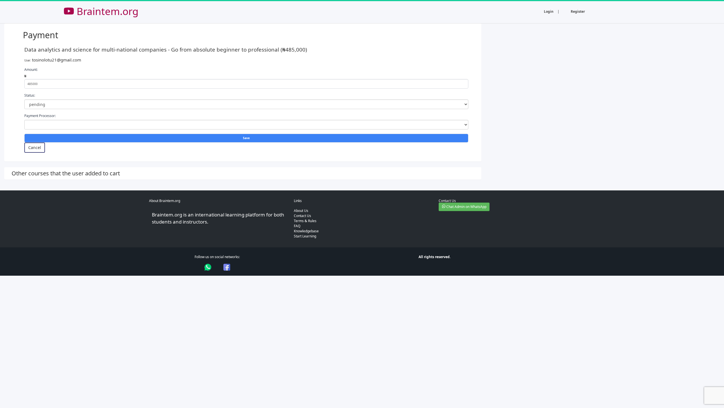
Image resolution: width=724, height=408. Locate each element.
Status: (29, 95)
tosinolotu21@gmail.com (56, 60)
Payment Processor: (40, 115)
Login (548, 11)
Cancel (34, 147)
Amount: (31, 69)
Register (578, 11)
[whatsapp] (207, 267)
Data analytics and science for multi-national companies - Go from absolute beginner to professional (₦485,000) (165, 49)
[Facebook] (226, 267)
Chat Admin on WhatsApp (465, 206)
